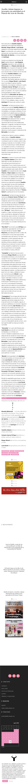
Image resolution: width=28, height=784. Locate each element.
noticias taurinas (13, 452)
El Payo (12, 451)
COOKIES (3, 693)
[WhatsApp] (25, 40)
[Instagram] (14, 676)
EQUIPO (3, 705)
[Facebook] (14, 40)
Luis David (4, 452)
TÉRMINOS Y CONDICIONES (8, 696)
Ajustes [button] (11, 781)
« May (2, 747)
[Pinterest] (21, 40)
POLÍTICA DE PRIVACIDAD (7, 691)
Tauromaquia (15, 454)
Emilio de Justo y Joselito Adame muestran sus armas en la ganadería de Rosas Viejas (14, 593)
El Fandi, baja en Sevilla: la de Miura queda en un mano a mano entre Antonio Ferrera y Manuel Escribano (14, 570)
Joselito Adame (19, 451)
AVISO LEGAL (4, 688)
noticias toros (5, 454)
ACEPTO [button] (5, 781)
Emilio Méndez (16, 36)
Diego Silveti (5, 451)
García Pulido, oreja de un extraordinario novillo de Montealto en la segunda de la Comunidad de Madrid (14, 546)
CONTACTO (4, 686)
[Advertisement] (14, 509)
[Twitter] (18, 40)
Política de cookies (11, 778)
